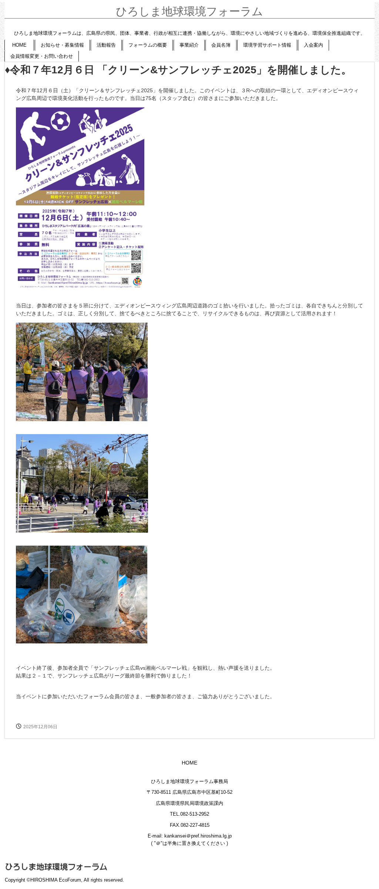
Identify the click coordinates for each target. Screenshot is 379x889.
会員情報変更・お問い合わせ (41, 56)
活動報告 (106, 45)
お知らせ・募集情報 (62, 45)
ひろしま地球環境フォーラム (189, 11)
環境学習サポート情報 (267, 45)
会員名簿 (221, 45)
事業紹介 (189, 45)
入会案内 (313, 45)
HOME (19, 45)
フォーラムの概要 (147, 45)
